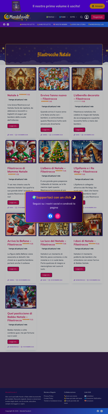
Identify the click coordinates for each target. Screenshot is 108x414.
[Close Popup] (81, 193)
